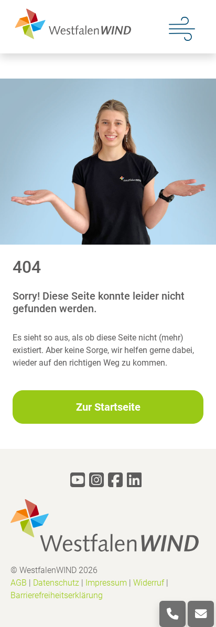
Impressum (106, 583)
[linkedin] (134, 480)
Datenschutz (56, 583)
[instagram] (96, 480)
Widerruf (148, 583)
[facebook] (115, 480)
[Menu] (182, 27)
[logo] (70, 23)
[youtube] (77, 480)
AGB (18, 583)
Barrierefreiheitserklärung (56, 595)
